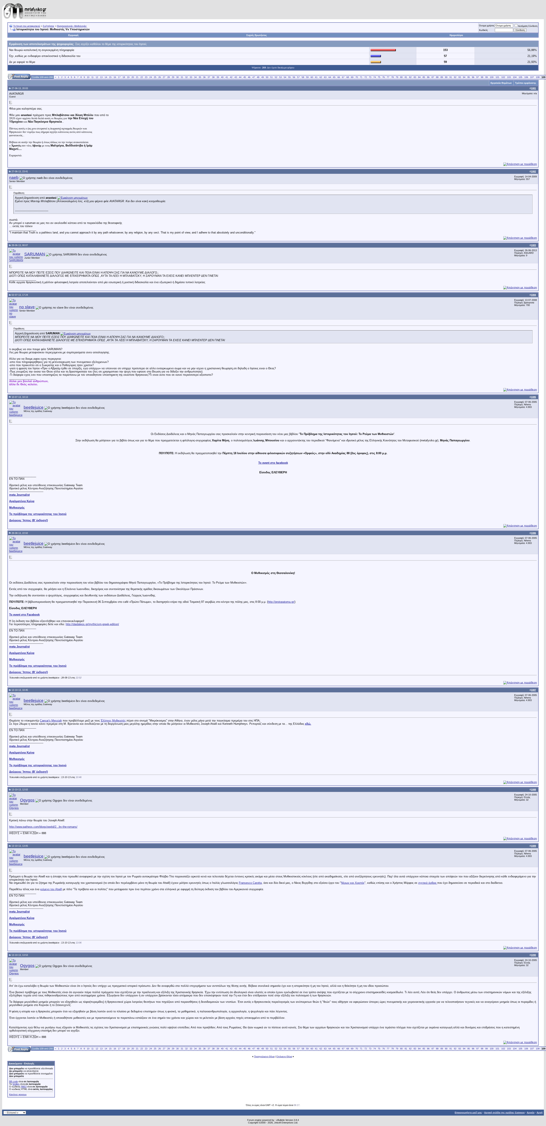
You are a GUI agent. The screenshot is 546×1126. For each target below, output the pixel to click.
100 (492, 77)
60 (312, 77)
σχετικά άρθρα (427, 882)
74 (374, 77)
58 (303, 77)
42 (231, 77)
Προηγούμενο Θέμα (264, 1056)
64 (329, 77)
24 (150, 77)
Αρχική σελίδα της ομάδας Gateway (504, 1112)
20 (132, 77)
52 (276, 77)
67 (343, 77)
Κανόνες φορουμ (17, 1094)
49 (262, 77)
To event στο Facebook (24, 614)
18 (123, 77)
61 (316, 77)
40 (222, 77)
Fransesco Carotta (250, 882)
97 (477, 77)
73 (370, 77)
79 (397, 77)
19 (128, 77)
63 (325, 77)
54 (285, 77)
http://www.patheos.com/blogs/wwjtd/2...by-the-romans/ (43, 826)
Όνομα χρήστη (486, 25)
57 (298, 77)
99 (486, 77)
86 (428, 77)
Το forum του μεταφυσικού (26, 26)
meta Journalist (19, 494)
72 (365, 77)
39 (217, 77)
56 (294, 77)
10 (88, 77)
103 (509, 77)
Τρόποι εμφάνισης (525, 83)
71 (361, 77)
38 (213, 77)
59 (307, 77)
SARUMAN (34, 254)
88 (437, 77)
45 (244, 77)
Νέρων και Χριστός (352, 882)
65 (334, 77)
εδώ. (308, 723)
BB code (13, 1081)
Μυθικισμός (17, 507)
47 (253, 77)
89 (441, 77)
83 (415, 77)
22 (141, 77)
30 (177, 77)
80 (401, 77)
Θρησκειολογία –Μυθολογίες (72, 26)
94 (464, 77)
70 (356, 77)
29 (173, 77)
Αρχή (540, 1112)
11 (92, 77)
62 (320, 77)
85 (424, 77)
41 (226, 77)
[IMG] (24, 1086)
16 (114, 77)
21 (137, 77)
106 (526, 77)
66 (338, 77)
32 (186, 77)
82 (410, 77)
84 (419, 77)
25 (155, 77)
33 (191, 77)
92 (455, 77)
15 (110, 77)
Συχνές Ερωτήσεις (256, 35)
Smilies (16, 1084)
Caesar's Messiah (51, 720)
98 (482, 77)
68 (347, 77)
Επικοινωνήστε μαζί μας (468, 1112)
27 (164, 77)
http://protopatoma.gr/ (281, 601)
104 (515, 77)
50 (267, 77)
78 (392, 77)
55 (289, 77)
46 (249, 77)
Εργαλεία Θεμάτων (501, 83)
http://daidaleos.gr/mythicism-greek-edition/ (92, 624)
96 (473, 77)
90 (446, 77)
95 (468, 77)
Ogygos (27, 800)
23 (146, 77)
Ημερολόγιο (456, 35)
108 (538, 77)
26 (159, 77)
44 (240, 77)
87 (432, 77)
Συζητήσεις (48, 26)
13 (101, 77)
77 (388, 77)
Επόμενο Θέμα (284, 1056)
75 (379, 77)
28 (168, 77)
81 (406, 77)
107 (532, 77)
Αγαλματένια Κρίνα (21, 501)
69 (352, 77)
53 (280, 77)
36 (204, 77)
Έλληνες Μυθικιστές (113, 720)
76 (383, 77)
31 (182, 77)
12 (97, 77)
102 (503, 77)
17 (119, 77)
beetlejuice (34, 407)
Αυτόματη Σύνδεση (527, 26)
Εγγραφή (73, 35)
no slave (27, 307)
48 (258, 77)
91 (450, 77)
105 (520, 77)
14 (106, 77)
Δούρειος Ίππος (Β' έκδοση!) (28, 520)
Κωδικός (483, 30)
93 (459, 77)
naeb (14, 177)
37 (209, 77)
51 (271, 77)
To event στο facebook (273, 462)
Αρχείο (530, 1112)
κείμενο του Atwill (51, 889)
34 (195, 77)
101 (497, 77)
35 (200, 77)
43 (235, 77)
